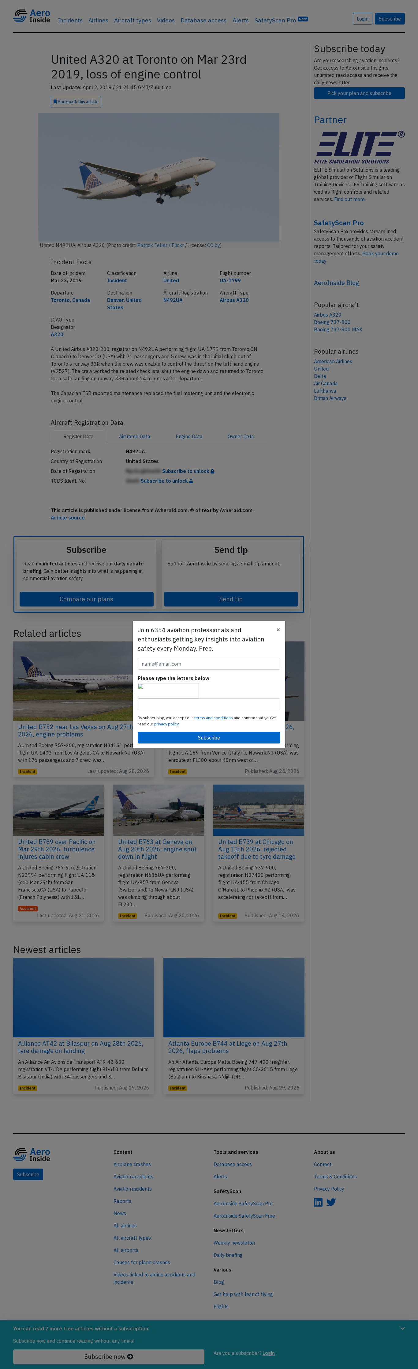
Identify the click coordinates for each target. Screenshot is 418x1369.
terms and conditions (214, 718)
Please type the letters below (173, 678)
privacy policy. (166, 724)
